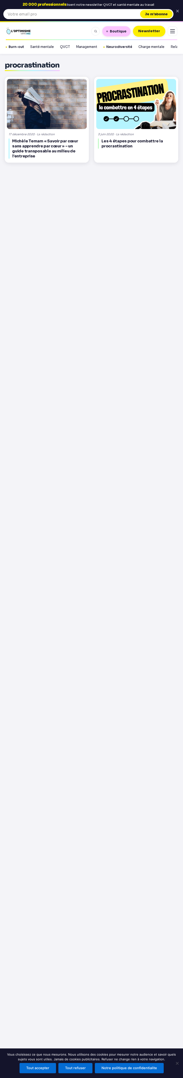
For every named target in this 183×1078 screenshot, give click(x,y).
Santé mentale (42, 47)
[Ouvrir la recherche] (95, 31)
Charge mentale (151, 47)
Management (86, 47)
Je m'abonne (156, 14)
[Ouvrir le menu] (172, 31)
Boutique (118, 31)
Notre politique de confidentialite (129, 1068)
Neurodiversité (119, 47)
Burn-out (16, 47)
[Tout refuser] (177, 1063)
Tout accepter (37, 1068)
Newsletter (149, 31)
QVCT (65, 47)
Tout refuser (75, 1068)
